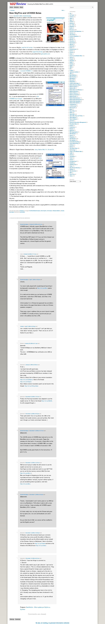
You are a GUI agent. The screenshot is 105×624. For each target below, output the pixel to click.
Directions (72, 41)
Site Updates (73, 140)
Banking (71, 23)
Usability (72, 163)
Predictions (72, 127)
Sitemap (12, 619)
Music (71, 109)
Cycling (71, 38)
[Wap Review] (18, 3)
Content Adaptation (74, 36)
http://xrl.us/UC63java (26, 379)
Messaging (72, 78)
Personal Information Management (78, 122)
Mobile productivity (74, 94)
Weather (71, 169)
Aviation (71, 21)
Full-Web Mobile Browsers (35, 210)
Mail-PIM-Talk (73, 75)
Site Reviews (73, 138)
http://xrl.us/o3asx (41, 545)
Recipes (71, 128)
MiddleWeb (72, 81)
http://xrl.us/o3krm (25, 473)
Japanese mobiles (74, 72)
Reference (72, 130)
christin (22, 326)
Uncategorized (73, 161)
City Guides (72, 34)
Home (11, 7)
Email (71, 47)
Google (71, 59)
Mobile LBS (72, 88)
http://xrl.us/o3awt (40, 543)
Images (71, 70)
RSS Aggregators (74, 132)
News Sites (72, 111)
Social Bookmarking (74, 141)
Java (36, 149)
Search (71, 135)
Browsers (22, 210)
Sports (71, 146)
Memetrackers (73, 76)
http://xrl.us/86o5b (47, 401)
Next (63, 10)
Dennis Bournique (27, 16)
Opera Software (73, 119)
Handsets (72, 60)
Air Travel (72, 15)
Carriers (71, 33)
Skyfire (44, 210)
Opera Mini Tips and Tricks (76, 115)
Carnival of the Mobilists (75, 31)
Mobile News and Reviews (76, 89)
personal (72, 120)
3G (70, 13)
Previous (11, 10)
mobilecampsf (73, 106)
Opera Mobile (73, 117)
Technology (72, 150)
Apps (71, 20)
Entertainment (73, 49)
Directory (16, 7)
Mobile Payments (74, 91)
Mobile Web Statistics (75, 102)
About (21, 7)
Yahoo (71, 176)
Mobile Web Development (76, 99)
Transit (71, 154)
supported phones (37, 52)
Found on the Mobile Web (76, 55)
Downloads (72, 42)
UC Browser (49, 210)
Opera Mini (72, 114)
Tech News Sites (73, 148)
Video (71, 166)
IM (70, 68)
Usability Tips (73, 164)
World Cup (72, 174)
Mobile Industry (73, 86)
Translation (72, 156)
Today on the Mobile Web (76, 151)
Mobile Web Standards (75, 101)
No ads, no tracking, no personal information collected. (52, 623)
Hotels (71, 65)
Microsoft (72, 80)
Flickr (71, 54)
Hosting (71, 63)
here (40, 158)
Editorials (72, 46)
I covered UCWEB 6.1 (26, 71)
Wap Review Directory (75, 167)
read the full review (27, 47)
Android (71, 16)
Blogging (72, 26)
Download (17, 619)
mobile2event (73, 104)
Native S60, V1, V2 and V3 (46, 149)
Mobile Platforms (74, 93)
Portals (71, 125)
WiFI (71, 172)
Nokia (71, 112)
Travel (71, 158)
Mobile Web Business (75, 98)
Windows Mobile (56, 210)
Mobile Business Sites (75, 85)
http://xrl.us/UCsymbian (31, 386)
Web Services (73, 171)
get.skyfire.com (45, 54)
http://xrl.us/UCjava (25, 382)
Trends (71, 159)
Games (71, 57)
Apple (71, 18)
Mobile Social (73, 96)
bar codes (72, 25)
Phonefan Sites (73, 124)
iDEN (71, 67)
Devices (71, 39)
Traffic (71, 153)
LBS (71, 73)
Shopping (72, 137)
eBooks (71, 44)
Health (71, 62)
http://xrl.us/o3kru (42, 288)
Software (72, 145)
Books (71, 28)
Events (71, 50)
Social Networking (74, 143)
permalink (22, 212)
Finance (71, 52)
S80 (42, 210)
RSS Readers (73, 133)
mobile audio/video (74, 83)
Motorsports (72, 107)
